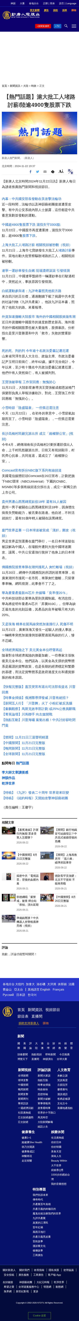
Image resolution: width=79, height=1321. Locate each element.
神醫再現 (27, 1156)
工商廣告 (38, 1255)
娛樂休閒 (57, 1132)
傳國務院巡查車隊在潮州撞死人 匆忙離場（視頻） (39, 567)
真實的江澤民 (40, 1222)
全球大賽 (62, 1059)
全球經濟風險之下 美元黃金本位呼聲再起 (32, 650)
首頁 (4, 85)
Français (58, 989)
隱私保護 (54, 1270)
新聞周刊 (23, 1098)
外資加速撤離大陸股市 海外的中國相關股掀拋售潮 (39, 317)
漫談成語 (62, 1094)
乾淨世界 (8, 783)
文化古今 (62, 1103)
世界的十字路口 (47, 1112)
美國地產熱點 (65, 1108)
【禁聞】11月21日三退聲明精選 (25, 737)
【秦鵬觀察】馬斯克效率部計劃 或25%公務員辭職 (39, 709)
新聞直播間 (43, 26)
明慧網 (47, 1286)
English (45, 989)
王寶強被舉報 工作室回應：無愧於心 (29, 382)
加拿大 (30, 984)
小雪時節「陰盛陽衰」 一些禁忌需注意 (30, 408)
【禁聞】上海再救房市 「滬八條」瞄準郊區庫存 (66, 858)
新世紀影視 (22, 1291)
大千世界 (56, 1165)
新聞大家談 (44, 1075)
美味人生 (56, 1156)
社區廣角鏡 (24, 1112)
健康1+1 (26, 1137)
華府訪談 (23, 1103)
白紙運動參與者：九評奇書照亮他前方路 (31, 291)
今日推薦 (64, 1054)
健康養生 (28, 1132)
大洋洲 (51, 984)
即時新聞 (50, 1054)
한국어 (32, 994)
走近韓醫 (27, 1160)
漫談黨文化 (39, 1245)
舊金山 (7, 989)
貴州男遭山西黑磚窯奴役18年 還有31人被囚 (34, 502)
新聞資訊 (15, 85)
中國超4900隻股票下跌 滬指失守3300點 (31, 224)
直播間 (36, 1016)
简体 (52, 3)
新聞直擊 (23, 1094)
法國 (71, 984)
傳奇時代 (38, 1199)
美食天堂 (56, 1151)
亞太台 (18, 989)
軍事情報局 (44, 1103)
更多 (35, 1291)
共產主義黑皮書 (42, 1236)
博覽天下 (22, 1059)
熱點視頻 (36, 1054)
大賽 (22, 3)
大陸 (25, 85)
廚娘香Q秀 (57, 1170)
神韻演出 (48, 1059)
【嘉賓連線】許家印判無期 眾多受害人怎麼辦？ (28, 833)
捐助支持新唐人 (29, 1023)
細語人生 (43, 1126)
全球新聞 (23, 1075)
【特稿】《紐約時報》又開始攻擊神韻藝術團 (35, 798)
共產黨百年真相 (42, 1204)
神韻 (13, 3)
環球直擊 (23, 1080)
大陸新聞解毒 (45, 1122)
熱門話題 (22, 763)
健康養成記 (28, 1151)
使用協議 (68, 1270)
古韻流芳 (62, 1084)
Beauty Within (59, 1160)
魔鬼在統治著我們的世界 (47, 1213)
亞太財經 (23, 1122)
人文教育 (64, 1070)
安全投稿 (9, 1274)
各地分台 (34, 3)
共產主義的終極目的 (44, 1208)
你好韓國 (56, 1146)
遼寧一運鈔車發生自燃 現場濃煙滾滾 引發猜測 (36, 270)
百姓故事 (38, 1241)
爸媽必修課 (63, 1098)
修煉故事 (38, 1250)
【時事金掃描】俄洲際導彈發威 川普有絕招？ (35, 698)
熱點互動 (43, 1080)
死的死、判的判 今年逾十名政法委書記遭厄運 (35, 351)
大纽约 (19, 984)
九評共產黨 (39, 1218)
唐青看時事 (44, 1108)
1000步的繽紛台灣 (60, 1177)
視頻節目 (52, 1010)
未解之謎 (62, 1075)
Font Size (61, 171)
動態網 (59, 1286)
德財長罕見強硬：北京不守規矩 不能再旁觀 (66, 879)
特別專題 (39, 1189)
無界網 (8, 1291)
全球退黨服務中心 (29, 1286)
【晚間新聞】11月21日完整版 (23, 748)
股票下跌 (29, 236)
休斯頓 (62, 984)
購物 (46, 1023)
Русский (8, 994)
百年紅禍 (38, 1227)
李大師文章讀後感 (15, 772)
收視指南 (39, 1270)
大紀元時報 (43, 1282)
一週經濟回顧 (25, 1108)
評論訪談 (44, 1070)
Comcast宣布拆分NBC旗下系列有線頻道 (32, 470)
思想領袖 (43, 1094)
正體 (45, 3)
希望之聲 (9, 1286)
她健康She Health (32, 1142)
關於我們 (24, 1270)
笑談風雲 (62, 1080)
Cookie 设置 (39, 1315)
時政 (33, 85)
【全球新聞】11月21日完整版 (23, 754)
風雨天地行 (39, 1231)
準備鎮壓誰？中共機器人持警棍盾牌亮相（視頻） (28, 921)
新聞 (20, 1036)
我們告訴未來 (40, 1194)
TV (58, 26)
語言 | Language (67, 3)
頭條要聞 (22, 1054)
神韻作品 (8, 778)
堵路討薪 (65, 250)
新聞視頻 (24, 1070)
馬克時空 (43, 1117)
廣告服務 (24, 1274)
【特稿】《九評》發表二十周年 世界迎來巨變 (35, 792)
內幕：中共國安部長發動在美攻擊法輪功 (31, 199)
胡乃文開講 (28, 1146)
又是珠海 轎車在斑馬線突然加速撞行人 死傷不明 (37, 624)
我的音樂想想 (59, 1183)
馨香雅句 (62, 1089)
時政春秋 (43, 1089)
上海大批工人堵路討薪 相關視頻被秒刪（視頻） (37, 245)
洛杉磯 (41, 984)
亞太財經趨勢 (25, 1117)
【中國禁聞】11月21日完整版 (23, 743)
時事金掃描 (44, 1084)
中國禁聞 (23, 1084)
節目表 (22, 1016)
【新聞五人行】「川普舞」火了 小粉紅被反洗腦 (37, 703)
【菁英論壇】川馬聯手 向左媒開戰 (27, 714)
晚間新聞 (23, 1089)
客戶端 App (54, 1274)
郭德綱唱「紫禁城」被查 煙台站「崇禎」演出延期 (28, 900)
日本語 (20, 994)
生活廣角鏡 (57, 1137)
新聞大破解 (44, 1098)
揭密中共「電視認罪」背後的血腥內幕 (28, 879)
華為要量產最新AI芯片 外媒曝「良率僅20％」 (35, 593)
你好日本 (56, 1142)
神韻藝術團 (25, 1282)
